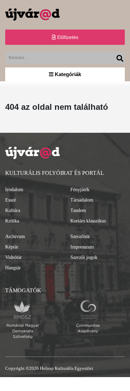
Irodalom (14, 189)
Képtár (11, 247)
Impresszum (82, 247)
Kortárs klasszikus (88, 220)
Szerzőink (80, 236)
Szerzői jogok (83, 257)
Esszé (10, 200)
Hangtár (13, 267)
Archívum (15, 236)
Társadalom (81, 200)
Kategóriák (67, 74)
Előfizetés (67, 37)
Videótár (13, 257)
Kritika (12, 220)
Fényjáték (79, 189)
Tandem (78, 210)
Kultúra (12, 210)
